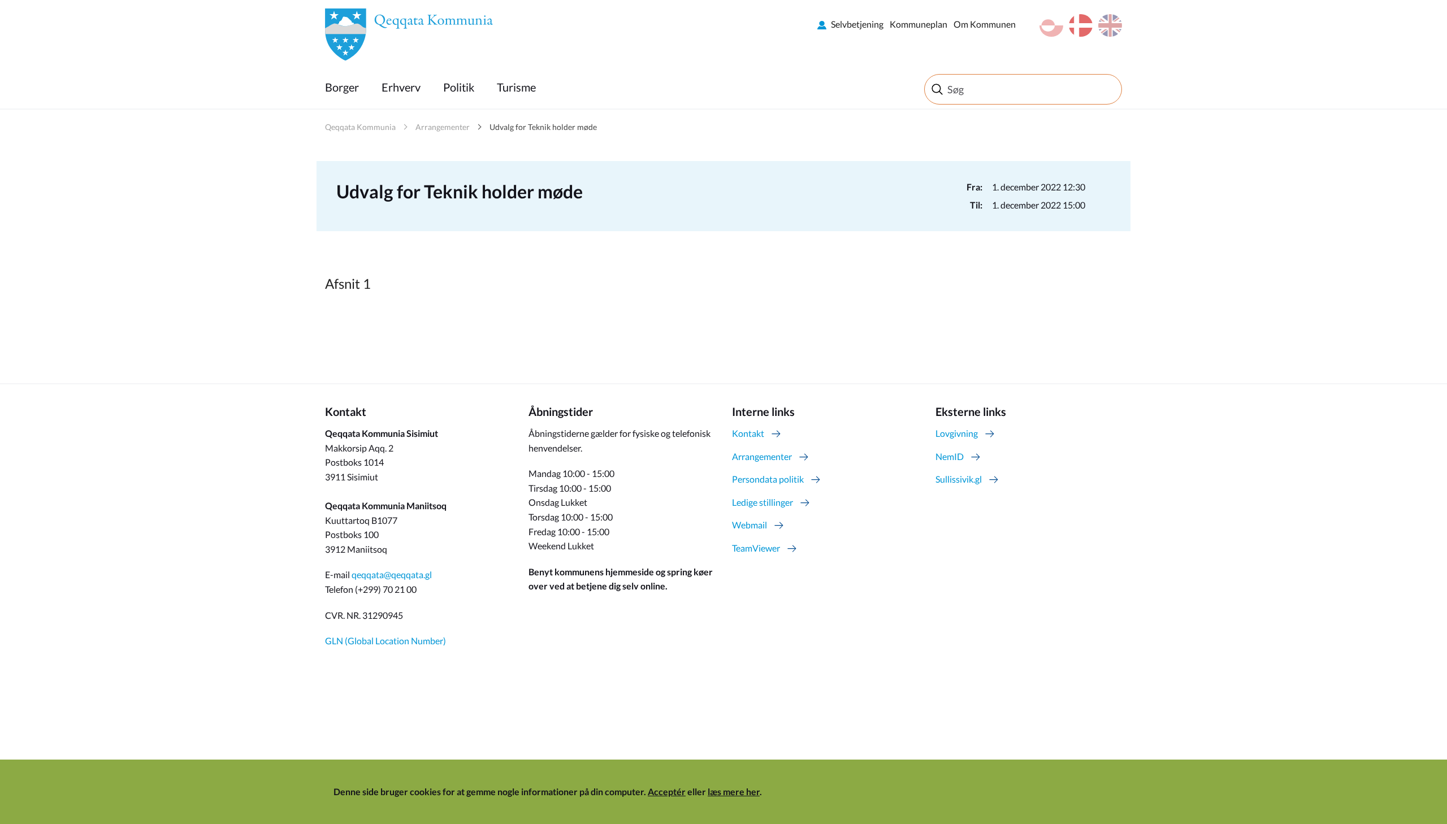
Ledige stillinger (762, 502)
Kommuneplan (918, 24)
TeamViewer (756, 548)
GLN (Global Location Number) (385, 640)
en (1110, 25)
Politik (458, 87)
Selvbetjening (857, 24)
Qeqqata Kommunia (360, 127)
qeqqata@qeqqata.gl (392, 574)
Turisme (516, 87)
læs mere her (734, 791)
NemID (949, 456)
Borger (342, 87)
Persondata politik (768, 479)
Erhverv (401, 87)
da (1081, 25)
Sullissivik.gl (958, 479)
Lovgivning (956, 433)
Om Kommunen (985, 24)
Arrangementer (442, 127)
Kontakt (748, 433)
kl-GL (1051, 25)
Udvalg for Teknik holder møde (543, 127)
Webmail (749, 524)
